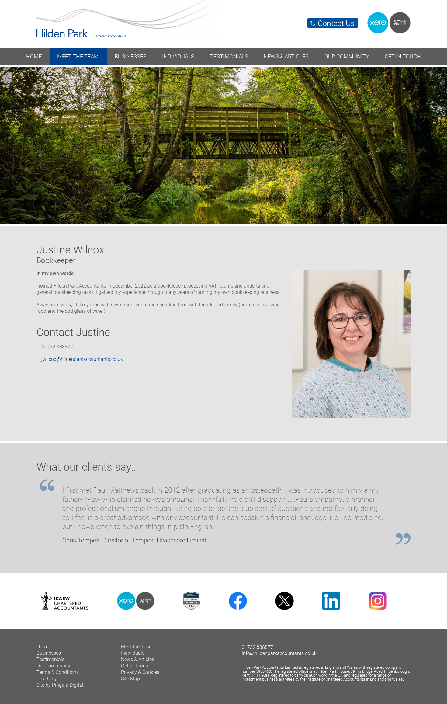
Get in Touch (403, 56)
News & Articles (286, 56)
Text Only (46, 678)
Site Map (130, 678)
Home (34, 56)
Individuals (178, 56)
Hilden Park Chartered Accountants (223, 20)
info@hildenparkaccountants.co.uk (279, 653)
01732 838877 (257, 647)
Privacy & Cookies (140, 672)
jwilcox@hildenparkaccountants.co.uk (82, 359)
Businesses (131, 56)
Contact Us (336, 23)
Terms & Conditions (57, 672)
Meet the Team (78, 56)
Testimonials (229, 56)
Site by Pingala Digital (59, 684)
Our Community (346, 56)
